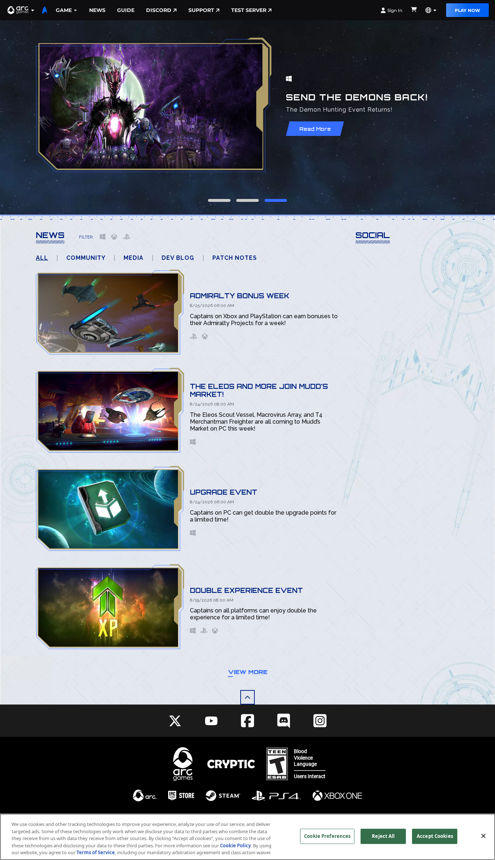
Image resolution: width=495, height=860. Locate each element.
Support (201, 10)
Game (64, 10)
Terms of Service (95, 852)
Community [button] (85, 257)
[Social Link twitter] (175, 720)
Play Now (467, 10)
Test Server (248, 10)
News (97, 10)
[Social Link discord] (283, 720)
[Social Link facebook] (247, 720)
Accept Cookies (435, 836)
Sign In (394, 10)
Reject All (383, 836)
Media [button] (133, 257)
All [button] (42, 257)
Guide (125, 10)
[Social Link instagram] (319, 720)
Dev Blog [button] (178, 257)
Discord (158, 10)
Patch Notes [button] (234, 257)
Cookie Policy (235, 845)
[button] (21, 10)
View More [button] (247, 672)
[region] (247, 837)
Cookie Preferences (327, 836)
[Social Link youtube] (211, 721)
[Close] (483, 836)
